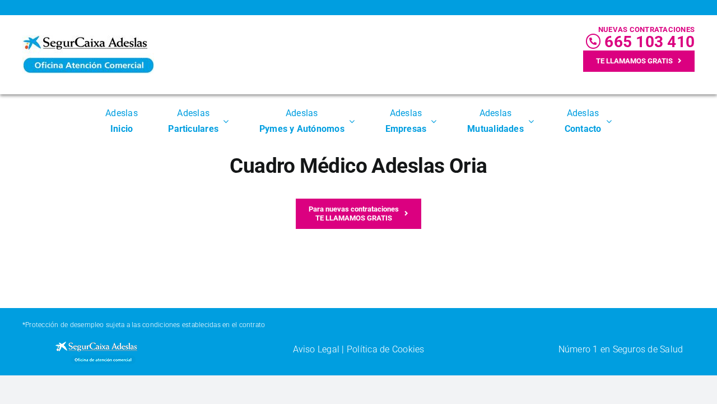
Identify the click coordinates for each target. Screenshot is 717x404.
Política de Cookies (386, 349)
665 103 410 (647, 42)
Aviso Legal (316, 349)
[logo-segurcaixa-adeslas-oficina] (88, 39)
